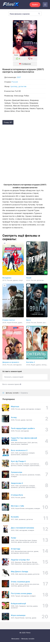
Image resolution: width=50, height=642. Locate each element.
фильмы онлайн (12, 393)
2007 (19, 77)
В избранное (26, 64)
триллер (13, 86)
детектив (22, 86)
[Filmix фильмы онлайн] (10, 4)
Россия (15, 82)
